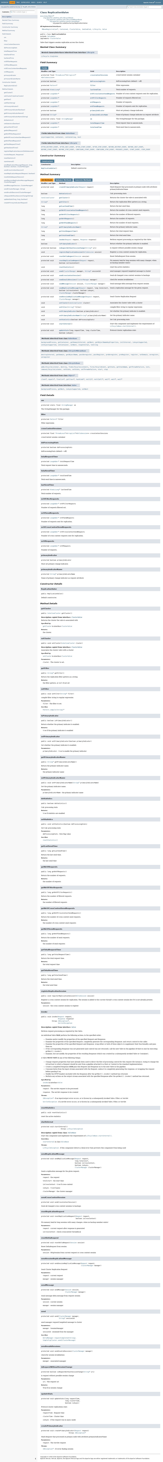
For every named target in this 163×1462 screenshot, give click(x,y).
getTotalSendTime (66, 235)
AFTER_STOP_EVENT (100, 147)
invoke (61, 240)
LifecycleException (75, 1129)
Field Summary (7, 23)
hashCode (79, 379)
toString (94, 345)
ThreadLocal (60, 75)
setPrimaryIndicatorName (69, 315)
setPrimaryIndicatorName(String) (16, 117)
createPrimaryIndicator (69, 187)
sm (5, 37)
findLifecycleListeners (78, 367)
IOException (63, 1021)
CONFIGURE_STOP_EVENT (105, 149)
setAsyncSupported (48, 345)
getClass (69, 379)
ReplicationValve (29, 7)
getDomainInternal (77, 342)
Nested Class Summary (10, 20)
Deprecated (25, 2)
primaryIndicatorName (12, 79)
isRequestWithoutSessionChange (72, 248)
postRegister (98, 354)
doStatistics (64, 193)
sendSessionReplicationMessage (72, 297)
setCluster (63, 303)
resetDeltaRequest (66, 256)
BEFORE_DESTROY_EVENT (117, 147)
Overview (4, 2)
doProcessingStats (10, 48)
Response (83, 240)
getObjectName (72, 354)
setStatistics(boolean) (12, 123)
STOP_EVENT (145, 149)
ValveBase (51, 36)
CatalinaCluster (47, 198)
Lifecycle (97, 29)
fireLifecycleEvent (98, 367)
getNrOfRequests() (10, 130)
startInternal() (9, 161)
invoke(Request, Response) (14, 154)
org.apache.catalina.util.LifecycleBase (58, 18)
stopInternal (83, 345)
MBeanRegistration (49, 29)
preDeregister (111, 354)
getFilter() (7, 99)
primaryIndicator (10, 75)
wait (106, 379)
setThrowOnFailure (88, 369)
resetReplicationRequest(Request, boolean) (19, 173)
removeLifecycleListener (51, 369)
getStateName (122, 367)
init (147, 367)
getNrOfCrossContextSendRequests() (17, 137)
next (79, 137)
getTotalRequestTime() (12, 144)
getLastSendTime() (11, 127)
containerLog (70, 137)
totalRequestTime (10, 51)
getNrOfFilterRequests (68, 214)
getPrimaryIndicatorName (69, 227)
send (61, 271)
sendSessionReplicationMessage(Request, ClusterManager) (19, 181)
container (59, 137)
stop (106, 369)
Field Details (6, 34)
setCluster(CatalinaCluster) (14, 96)
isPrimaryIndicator (67, 244)
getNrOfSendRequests (67, 223)
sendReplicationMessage (69, 288)
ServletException (65, 1023)
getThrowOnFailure (136, 367)
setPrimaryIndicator (67, 311)
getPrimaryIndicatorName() (14, 113)
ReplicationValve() (10, 86)
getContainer (63, 342)
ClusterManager (70, 271)
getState (111, 367)
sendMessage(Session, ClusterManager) (18, 185)
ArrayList (71, 75)
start (100, 369)
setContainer (63, 345)
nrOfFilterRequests (10, 61)
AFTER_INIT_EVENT (67, 147)
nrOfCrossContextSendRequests (15, 68)
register (134, 354)
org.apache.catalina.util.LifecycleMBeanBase (64, 19)
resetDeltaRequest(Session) (14, 177)
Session (78, 256)
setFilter (63, 307)
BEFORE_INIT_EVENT (135, 147)
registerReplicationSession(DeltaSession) (19, 151)
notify (88, 379)
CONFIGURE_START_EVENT (85, 149)
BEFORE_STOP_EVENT (66, 149)
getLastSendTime (65, 206)
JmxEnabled (86, 29)
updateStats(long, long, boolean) (15, 199)
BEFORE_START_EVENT (49, 149)
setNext (73, 345)
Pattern (53, 85)
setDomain (144, 354)
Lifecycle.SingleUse (49, 56)
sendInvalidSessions (67, 280)
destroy (64, 367)
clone (43, 379)
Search (39, 2)
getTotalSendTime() (11, 148)
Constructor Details (9, 82)
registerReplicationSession (70, 252)
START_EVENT (135, 149)
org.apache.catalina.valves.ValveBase (65, 21)
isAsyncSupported (140, 342)
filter (5, 41)
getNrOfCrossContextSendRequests (73, 210)
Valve (104, 29)
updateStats (64, 330)
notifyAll (98, 379)
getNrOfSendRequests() (12, 141)
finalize (60, 379)
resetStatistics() (9, 158)
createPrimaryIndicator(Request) (15, 203)
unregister (153, 354)
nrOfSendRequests (10, 65)
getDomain (60, 354)
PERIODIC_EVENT (122, 149)
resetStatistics (65, 267)
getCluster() (8, 92)
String (52, 115)
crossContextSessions (12, 44)
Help (45, 2)
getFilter (63, 202)
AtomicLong (54, 90)
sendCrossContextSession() (14, 170)
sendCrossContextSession (69, 275)
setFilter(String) (9, 103)
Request (83, 187)
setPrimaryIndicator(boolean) (14, 110)
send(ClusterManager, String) (14, 189)
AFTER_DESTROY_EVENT (49, 147)
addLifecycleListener (50, 367)
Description (6, 17)
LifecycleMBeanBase (77, 351)
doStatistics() (9, 120)
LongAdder (54, 94)
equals (51, 379)
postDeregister (85, 354)
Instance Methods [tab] (63, 180)
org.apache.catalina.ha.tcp (10, 7)
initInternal (125, 342)
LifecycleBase (74, 363)
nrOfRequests (9, 72)
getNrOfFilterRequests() (12, 134)
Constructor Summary (10, 27)
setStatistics (65, 319)
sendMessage (64, 284)
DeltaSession (47, 77)
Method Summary (8, 30)
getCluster (63, 198)
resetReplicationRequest (69, 260)
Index (33, 2)
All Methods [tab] (47, 180)
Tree (18, 2)
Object (71, 375)
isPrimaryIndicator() (11, 106)
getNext (90, 342)
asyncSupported (47, 137)
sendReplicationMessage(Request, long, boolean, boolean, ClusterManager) (18, 165)
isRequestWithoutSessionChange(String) (18, 196)
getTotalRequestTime (67, 231)
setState (66, 369)
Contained (64, 29)
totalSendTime (9, 54)
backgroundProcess (48, 342)
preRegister (124, 354)
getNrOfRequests (65, 219)
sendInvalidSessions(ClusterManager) (17, 192)
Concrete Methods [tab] (83, 180)
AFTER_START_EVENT (83, 147)
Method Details (7, 89)
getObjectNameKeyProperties (106, 342)
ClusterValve (75, 29)
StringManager (67, 119)
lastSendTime (9, 58)
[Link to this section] (68, 47)
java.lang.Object (46, 16)
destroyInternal (47, 354)
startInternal (65, 324)
